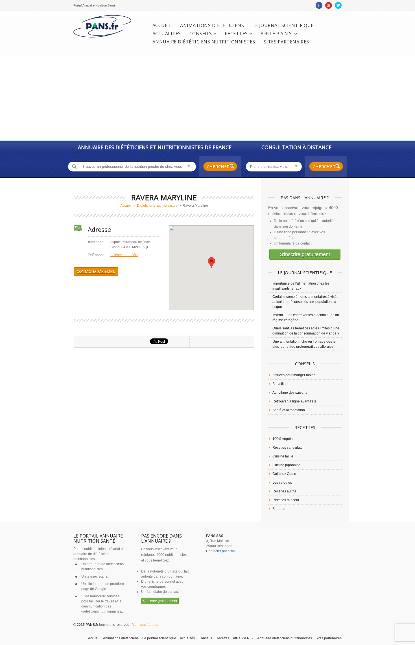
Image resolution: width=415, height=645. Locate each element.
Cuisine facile (282, 456)
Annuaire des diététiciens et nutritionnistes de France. (155, 147)
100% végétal (283, 439)
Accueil (162, 25)
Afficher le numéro (124, 255)
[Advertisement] (207, 99)
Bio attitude (281, 384)
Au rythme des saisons (289, 393)
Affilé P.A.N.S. (277, 33)
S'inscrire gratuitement (305, 254)
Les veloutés (282, 483)
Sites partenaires (286, 42)
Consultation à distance (296, 147)
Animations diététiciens (212, 25)
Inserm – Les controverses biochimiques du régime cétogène (305, 317)
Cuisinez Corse (284, 474)
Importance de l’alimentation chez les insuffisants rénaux (300, 285)
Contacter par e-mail (96, 271)
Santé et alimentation (288, 410)
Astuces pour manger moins (293, 375)
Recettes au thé (284, 491)
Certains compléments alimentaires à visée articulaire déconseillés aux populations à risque (305, 302)
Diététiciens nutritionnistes (157, 206)
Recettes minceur (285, 500)
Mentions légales (145, 625)
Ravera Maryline (164, 197)
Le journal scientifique (282, 25)
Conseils (200, 33)
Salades (278, 509)
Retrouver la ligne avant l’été (294, 401)
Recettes (236, 33)
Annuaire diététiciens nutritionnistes (203, 42)
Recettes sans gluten (288, 448)
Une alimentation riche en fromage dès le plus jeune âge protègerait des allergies (304, 344)
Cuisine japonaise (286, 465)
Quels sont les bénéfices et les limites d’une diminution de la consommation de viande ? (305, 330)
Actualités (166, 33)
